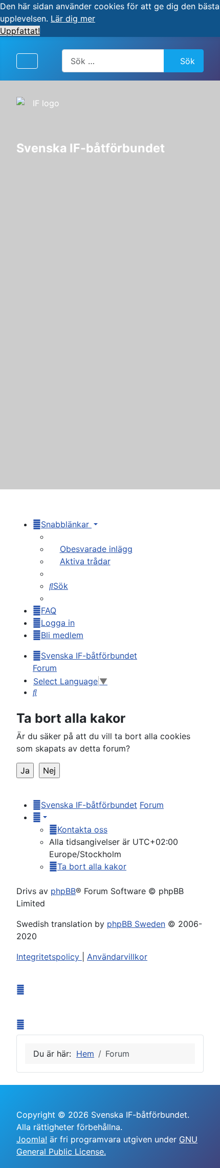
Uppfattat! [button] (20, 31)
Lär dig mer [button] (73, 18)
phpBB (63, 891)
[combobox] (113, 60)
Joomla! (31, 1139)
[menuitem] (91, 549)
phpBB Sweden (136, 924)
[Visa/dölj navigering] (27, 61)
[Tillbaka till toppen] (202, 1149)
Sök (187, 61)
